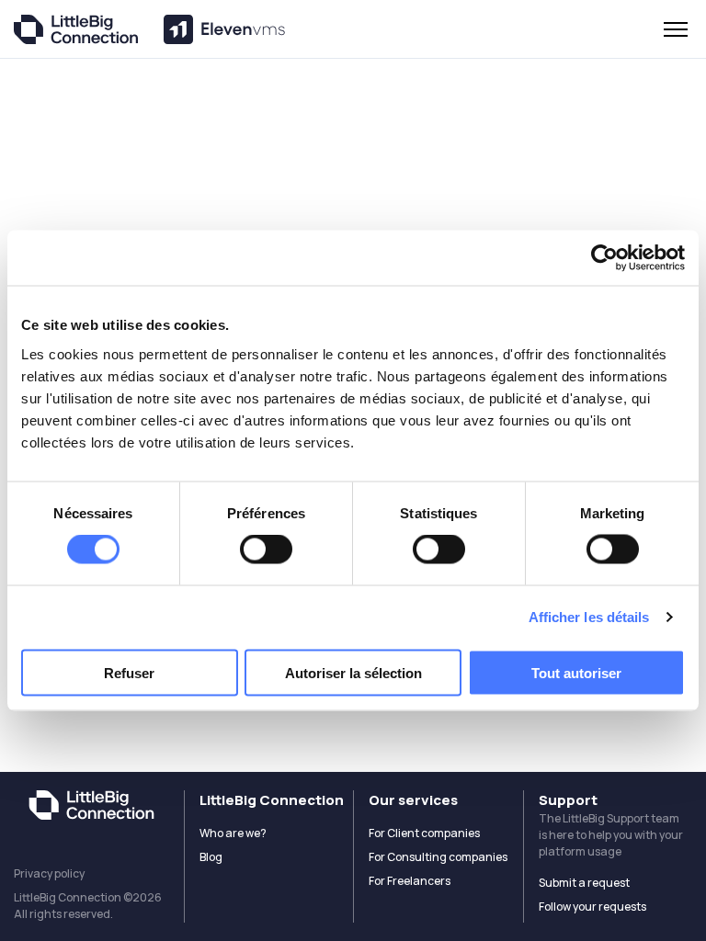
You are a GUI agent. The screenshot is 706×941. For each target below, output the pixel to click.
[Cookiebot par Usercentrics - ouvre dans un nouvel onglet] (604, 258)
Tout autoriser (576, 672)
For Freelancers (409, 881)
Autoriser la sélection (353, 672)
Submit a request (584, 882)
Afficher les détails (589, 617)
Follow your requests (592, 906)
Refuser (129, 672)
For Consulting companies (438, 857)
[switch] (266, 549)
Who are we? (233, 833)
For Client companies (424, 833)
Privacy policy (49, 873)
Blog (210, 857)
